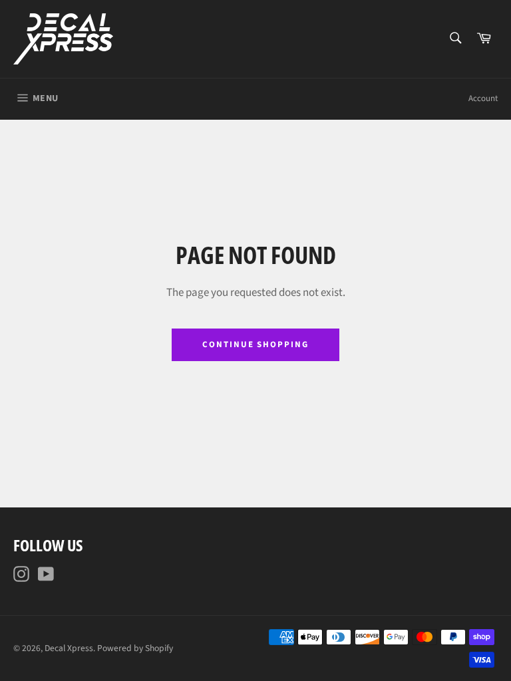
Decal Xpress (69, 648)
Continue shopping (255, 344)
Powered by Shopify (135, 648)
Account (483, 98)
